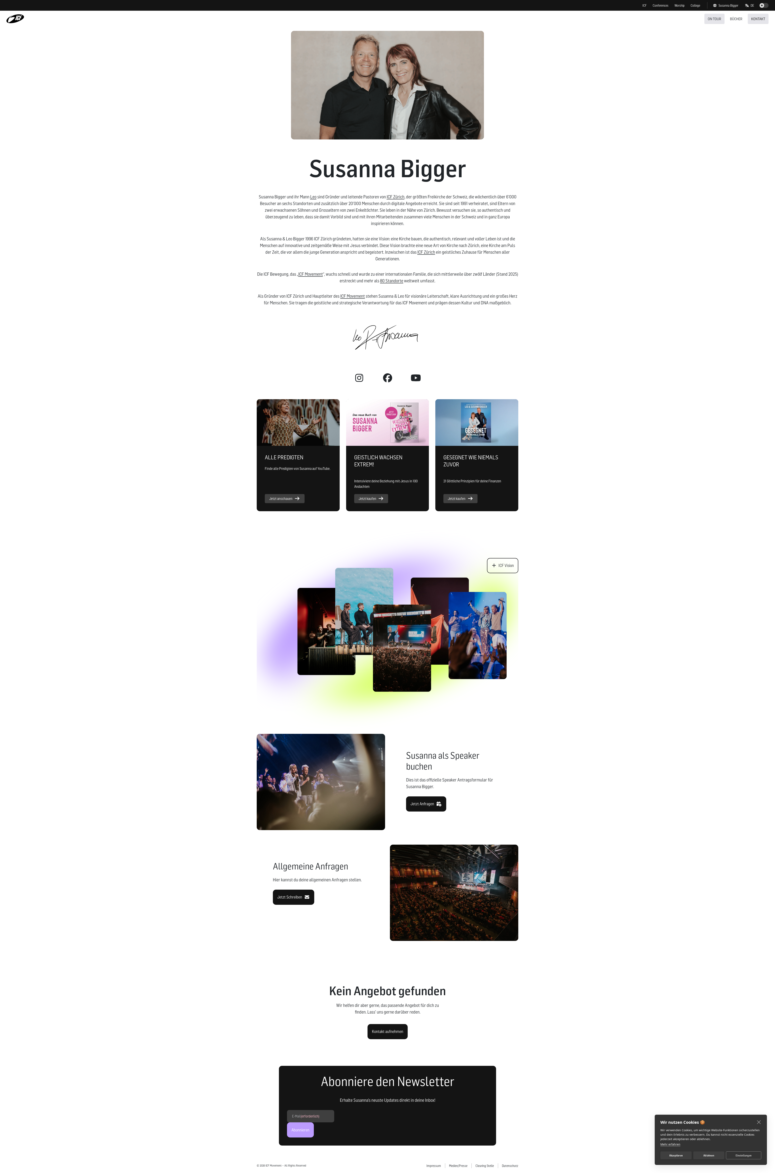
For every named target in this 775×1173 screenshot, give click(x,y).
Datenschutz (510, 1166)
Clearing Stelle (484, 1166)
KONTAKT (758, 19)
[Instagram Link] (359, 378)
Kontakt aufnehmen (387, 1031)
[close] (759, 1122)
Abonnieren (300, 1130)
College (695, 5)
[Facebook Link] (387, 378)
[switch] (764, 5)
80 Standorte (391, 280)
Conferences (660, 5)
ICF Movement (310, 274)
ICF (644, 5)
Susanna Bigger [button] (728, 5)
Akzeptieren (676, 1155)
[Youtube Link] (416, 378)
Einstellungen (744, 1155)
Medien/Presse (458, 1166)
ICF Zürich (395, 196)
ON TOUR (714, 19)
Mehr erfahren (670, 1144)
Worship (679, 5)
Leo (313, 196)
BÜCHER (736, 19)
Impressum (433, 1166)
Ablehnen (708, 1155)
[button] (750, 5)
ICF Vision (506, 565)
